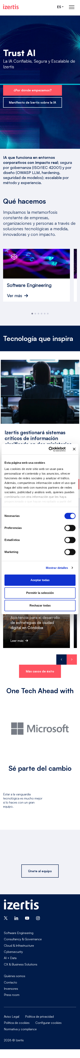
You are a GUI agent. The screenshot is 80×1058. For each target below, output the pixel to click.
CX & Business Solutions (20, 964)
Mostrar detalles (57, 567)
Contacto (10, 982)
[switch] (70, 528)
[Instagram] (38, 918)
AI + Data (10, 958)
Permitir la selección (40, 592)
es (59, 6)
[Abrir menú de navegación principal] (71, 7)
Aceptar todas (40, 580)
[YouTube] (27, 918)
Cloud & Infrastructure (19, 945)
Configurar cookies (48, 1023)
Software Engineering (18, 933)
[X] (6, 918)
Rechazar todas (40, 605)
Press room (11, 995)
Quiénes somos (14, 976)
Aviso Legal (11, 1016)
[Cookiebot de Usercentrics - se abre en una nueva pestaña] (49, 449)
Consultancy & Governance (23, 939)
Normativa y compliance (20, 1029)
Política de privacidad (39, 1016)
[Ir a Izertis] (11, 6)
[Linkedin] (16, 918)
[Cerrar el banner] (74, 449)
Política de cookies (17, 1023)
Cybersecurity (13, 952)
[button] (32, 313)
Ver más (14, 295)
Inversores (11, 989)
